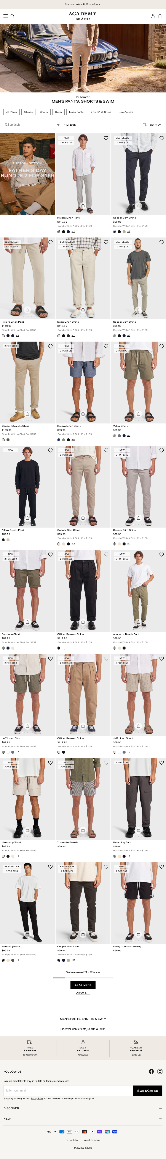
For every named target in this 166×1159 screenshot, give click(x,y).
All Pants (11, 112)
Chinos (28, 112)
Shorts (44, 112)
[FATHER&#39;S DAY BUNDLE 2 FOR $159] (27, 174)
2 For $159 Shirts (101, 112)
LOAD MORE (83, 985)
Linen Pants (76, 112)
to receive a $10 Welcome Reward (83, 4)
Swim (58, 112)
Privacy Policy (37, 1098)
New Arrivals (125, 112)
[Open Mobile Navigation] (6, 16)
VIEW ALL (83, 993)
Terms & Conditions (91, 1140)
